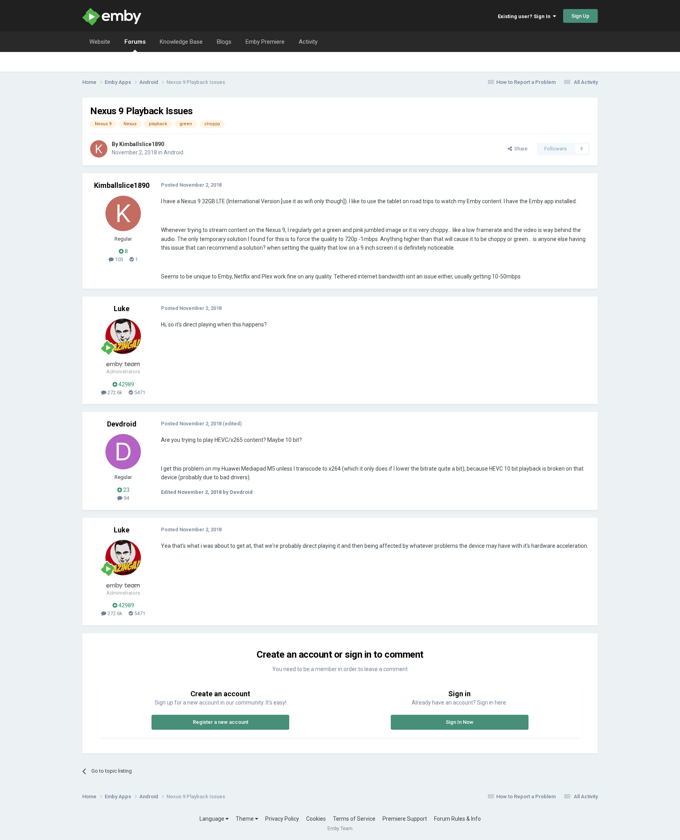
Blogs (224, 41)
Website (99, 41)
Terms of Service (354, 819)
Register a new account (220, 722)
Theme (245, 819)
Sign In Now (459, 722)
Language (212, 819)
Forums (135, 41)
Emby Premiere (265, 41)
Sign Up (580, 16)
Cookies (316, 819)
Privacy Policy (282, 819)
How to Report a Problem (526, 82)
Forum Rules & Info (457, 819)
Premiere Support (404, 819)
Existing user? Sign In (525, 16)
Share (519, 149)
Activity (308, 41)
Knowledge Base (181, 41)
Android (173, 152)
